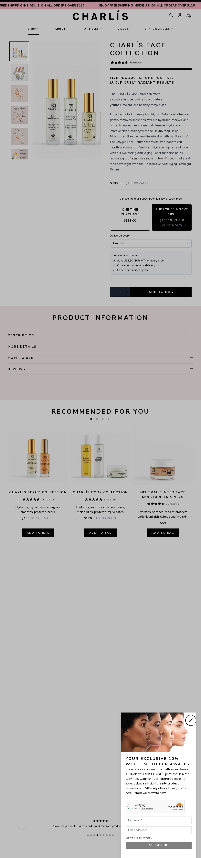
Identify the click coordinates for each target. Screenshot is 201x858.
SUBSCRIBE (158, 845)
